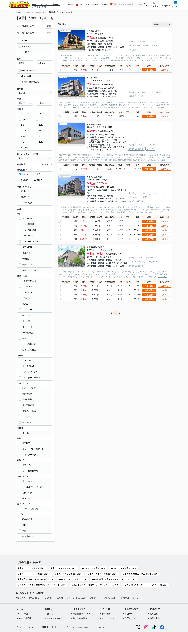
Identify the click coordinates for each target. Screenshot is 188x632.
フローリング (28, 286)
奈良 (100, 44)
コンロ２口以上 (29, 366)
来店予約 (129, 613)
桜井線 (91, 50)
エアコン (26, 433)
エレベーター (28, 327)
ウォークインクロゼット (33, 449)
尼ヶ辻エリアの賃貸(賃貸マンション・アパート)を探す (42, 584)
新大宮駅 (125, 597)
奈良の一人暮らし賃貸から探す (68, 573)
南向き (25, 525)
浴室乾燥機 (27, 399)
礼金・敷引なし (28, 76)
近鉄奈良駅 (20, 597)
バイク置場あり (29, 344)
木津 (98, 142)
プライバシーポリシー (27, 627)
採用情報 (106, 613)
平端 (102, 94)
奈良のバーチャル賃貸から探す (31, 568)
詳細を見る (149, 70)
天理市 (91, 78)
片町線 (91, 142)
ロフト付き (27, 292)
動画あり (25, 197)
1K (40, 114)
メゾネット (27, 298)
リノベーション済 (30, 241)
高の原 (103, 147)
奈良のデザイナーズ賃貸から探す (102, 573)
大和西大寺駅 (35, 597)
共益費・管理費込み (30, 82)
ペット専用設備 (29, 230)
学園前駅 (70, 597)
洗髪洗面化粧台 (29, 411)
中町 (96, 78)
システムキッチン (30, 372)
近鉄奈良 (110, 137)
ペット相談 (27, 218)
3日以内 (24, 180)
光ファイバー (28, 465)
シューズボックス (30, 455)
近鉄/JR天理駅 (110, 597)
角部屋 (25, 530)
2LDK (23, 130)
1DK (23, 119)
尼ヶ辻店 (106, 609)
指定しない (26, 174)
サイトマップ (61, 627)
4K (22, 142)
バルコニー (27, 309)
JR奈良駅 (49, 597)
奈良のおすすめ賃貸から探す (63, 568)
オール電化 (27, 321)
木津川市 (92, 124)
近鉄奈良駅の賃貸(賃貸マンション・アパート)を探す (95, 584)
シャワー (26, 417)
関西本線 (92, 44)
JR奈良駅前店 (79, 609)
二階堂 (103, 91)
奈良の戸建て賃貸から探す (93, 568)
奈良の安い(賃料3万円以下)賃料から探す (36, 579)
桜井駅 (135, 597)
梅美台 (98, 124)
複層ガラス (27, 498)
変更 (49, 26)
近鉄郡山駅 (95, 597)
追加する (164, 70)
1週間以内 (38, 180)
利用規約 (46, 627)
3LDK (41, 136)
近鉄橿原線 (93, 94)
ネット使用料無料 (30, 471)
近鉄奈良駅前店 (132, 609)
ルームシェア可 (29, 270)
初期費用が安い (29, 536)
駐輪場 (25, 338)
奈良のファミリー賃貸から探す (73, 579)
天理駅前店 (155, 609)
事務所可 (26, 253)
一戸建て (25, 52)
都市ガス (26, 315)
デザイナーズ (28, 236)
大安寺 (96, 31)
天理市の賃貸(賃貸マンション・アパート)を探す (145, 584)
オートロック (28, 481)
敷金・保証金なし (29, 70)
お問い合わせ (156, 618)
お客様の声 (49, 613)
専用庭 (25, 304)
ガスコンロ (27, 360)
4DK (41, 142)
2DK (41, 125)
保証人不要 (27, 247)
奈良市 (91, 31)
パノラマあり (27, 203)
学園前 (109, 266)
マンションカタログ (53, 618)
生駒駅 (60, 597)
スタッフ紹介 (23, 613)
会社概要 (48, 609)
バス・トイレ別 (29, 388)
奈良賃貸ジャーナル (82, 613)
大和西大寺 (110, 263)
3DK (23, 136)
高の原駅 (82, 597)
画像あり (25, 191)
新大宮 (109, 47)
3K (40, 130)
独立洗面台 (27, 422)
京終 (98, 50)
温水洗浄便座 (28, 405)
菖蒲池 (109, 260)
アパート (25, 40)
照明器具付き (28, 333)
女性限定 (26, 259)
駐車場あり (27, 519)
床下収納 (26, 443)
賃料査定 (154, 613)
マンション (26, 46)
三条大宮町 (98, 177)
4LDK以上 (25, 147)
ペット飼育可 (28, 224)
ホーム (20, 609)
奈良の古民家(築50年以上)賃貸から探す (140, 573)
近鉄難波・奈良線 (96, 47)
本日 (38, 174)
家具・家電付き (29, 350)
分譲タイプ (27, 264)
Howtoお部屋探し (25, 618)
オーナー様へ (108, 618)
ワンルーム (26, 114)
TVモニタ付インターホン (33, 487)
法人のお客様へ (80, 618)
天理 (102, 96)
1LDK (41, 119)
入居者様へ (130, 618)
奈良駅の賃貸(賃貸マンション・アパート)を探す (113, 579)
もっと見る (151, 61)
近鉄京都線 (93, 147)
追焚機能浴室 (28, 394)
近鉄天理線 (93, 91)
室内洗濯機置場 (29, 281)
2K (22, 125)
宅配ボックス (28, 493)
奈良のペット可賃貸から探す (123, 568)
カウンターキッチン (31, 377)
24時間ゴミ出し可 (30, 509)
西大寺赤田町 (99, 247)
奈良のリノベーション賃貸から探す (33, 573)
